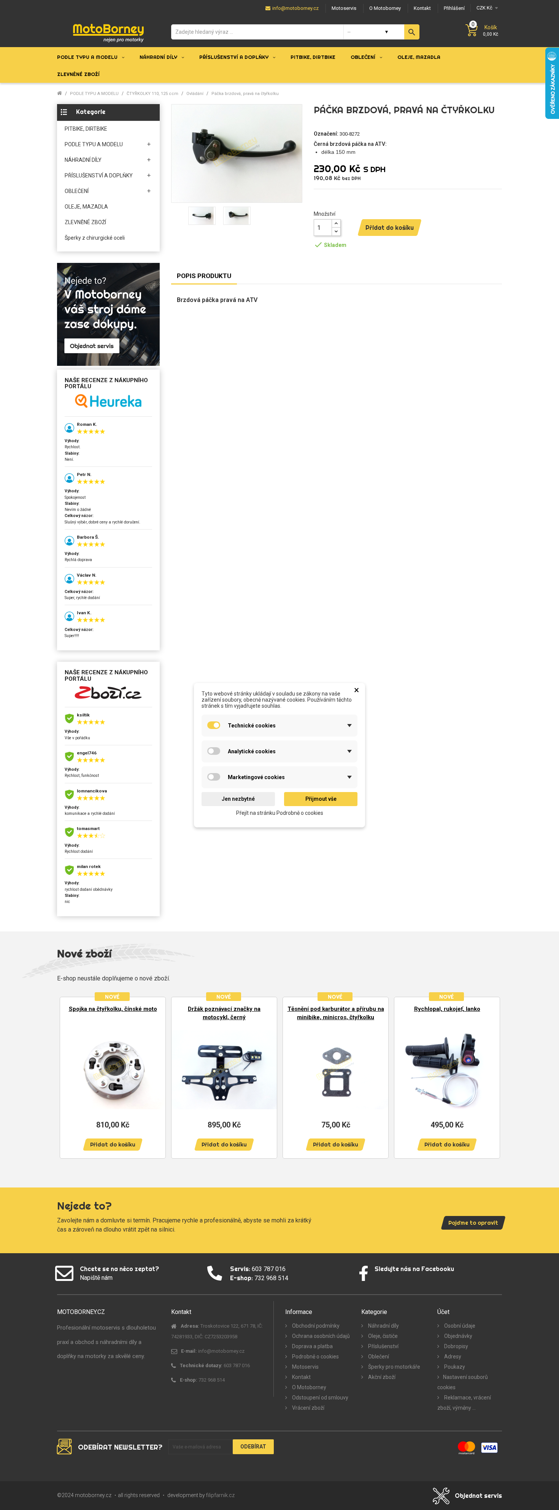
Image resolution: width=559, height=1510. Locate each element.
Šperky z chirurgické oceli (95, 238)
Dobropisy (455, 1346)
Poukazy (454, 1367)
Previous (68, 1077)
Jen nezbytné (238, 799)
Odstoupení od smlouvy (319, 1398)
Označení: (326, 134)
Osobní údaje (459, 1326)
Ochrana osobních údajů (320, 1336)
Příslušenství (383, 1346)
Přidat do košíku (389, 227)
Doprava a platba (312, 1346)
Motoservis (305, 1367)
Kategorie (90, 111)
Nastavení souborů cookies (462, 1382)
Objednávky (457, 1336)
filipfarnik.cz (220, 1495)
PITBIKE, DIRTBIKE (86, 129)
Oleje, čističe (382, 1336)
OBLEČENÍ (77, 191)
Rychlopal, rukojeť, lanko (447, 1009)
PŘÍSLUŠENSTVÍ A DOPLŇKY (99, 175)
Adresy (452, 1356)
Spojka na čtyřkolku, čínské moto (113, 1009)
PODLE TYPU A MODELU (94, 144)
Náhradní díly (383, 1326)
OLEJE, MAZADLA (86, 207)
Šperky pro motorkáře (393, 1367)
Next (490, 1077)
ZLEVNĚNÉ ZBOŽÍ (85, 222)
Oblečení (378, 1356)
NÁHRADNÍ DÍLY (83, 160)
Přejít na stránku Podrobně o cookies (279, 813)
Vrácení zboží (307, 1408)
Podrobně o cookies (315, 1356)
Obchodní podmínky (315, 1326)
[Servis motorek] (108, 314)
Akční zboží (381, 1377)
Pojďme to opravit (473, 1222)
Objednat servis (478, 1496)
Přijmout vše (321, 799)
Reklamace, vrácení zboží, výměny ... (464, 1403)
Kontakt (301, 1377)
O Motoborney (308, 1387)
